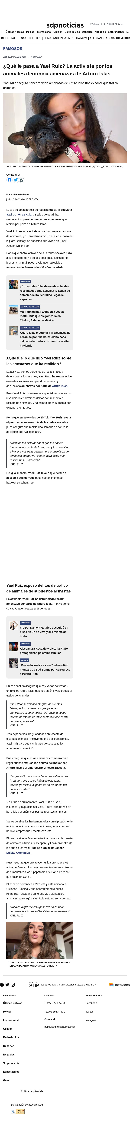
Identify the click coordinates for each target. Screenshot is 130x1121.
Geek (6, 1080)
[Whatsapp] (22, 179)
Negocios (100, 32)
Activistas (36, 57)
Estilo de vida (72, 32)
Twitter (89, 1011)
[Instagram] (13, 985)
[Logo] (65, 25)
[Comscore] (119, 984)
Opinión (57, 32)
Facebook (91, 1003)
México (30, 32)
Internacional (43, 32)
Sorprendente (116, 32)
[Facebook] (9, 179)
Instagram (91, 1020)
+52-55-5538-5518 (54, 1003)
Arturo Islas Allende (14, 57)
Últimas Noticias (15, 32)
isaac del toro (30, 38)
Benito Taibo (9, 38)
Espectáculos (11, 1071)
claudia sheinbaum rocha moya (66, 38)
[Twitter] (16, 179)
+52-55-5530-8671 (54, 1011)
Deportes (87, 32)
